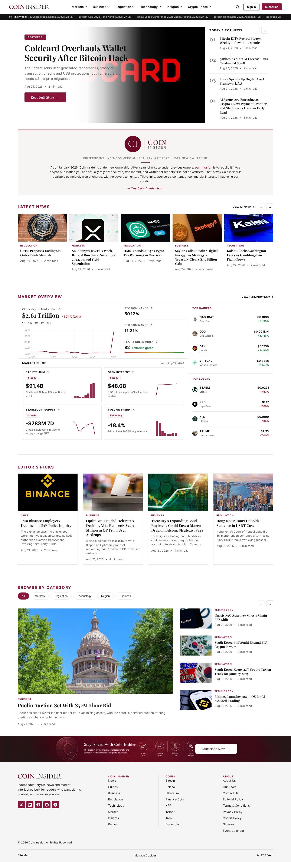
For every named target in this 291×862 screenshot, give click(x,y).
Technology (149, 7)
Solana (170, 787)
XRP (168, 805)
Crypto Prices (198, 7)
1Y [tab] (42, 323)
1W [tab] (30, 323)
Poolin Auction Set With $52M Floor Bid (64, 705)
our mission (203, 167)
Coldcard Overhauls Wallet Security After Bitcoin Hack (76, 52)
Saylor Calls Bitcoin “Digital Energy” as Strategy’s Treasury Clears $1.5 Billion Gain (196, 257)
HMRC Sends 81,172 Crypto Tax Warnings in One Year (144, 253)
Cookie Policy (232, 818)
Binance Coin (175, 799)
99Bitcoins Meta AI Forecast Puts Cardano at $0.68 (244, 61)
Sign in (251, 7)
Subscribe (271, 7)
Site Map (23, 855)
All (23, 596)
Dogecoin (172, 824)
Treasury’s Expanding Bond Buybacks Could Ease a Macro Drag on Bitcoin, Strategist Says (177, 525)
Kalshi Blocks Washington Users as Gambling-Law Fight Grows (246, 255)
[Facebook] (38, 804)
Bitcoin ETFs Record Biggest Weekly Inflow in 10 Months (240, 40)
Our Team (229, 787)
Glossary (229, 824)
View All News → (244, 207)
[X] (21, 804)
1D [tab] (24, 323)
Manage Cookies (145, 855)
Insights (173, 7)
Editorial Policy (233, 799)
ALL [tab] (48, 323)
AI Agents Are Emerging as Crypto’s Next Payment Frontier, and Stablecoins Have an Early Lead (243, 106)
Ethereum (172, 793)
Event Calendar (233, 830)
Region (105, 596)
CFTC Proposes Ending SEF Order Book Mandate (41, 253)
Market (113, 812)
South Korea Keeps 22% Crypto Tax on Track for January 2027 (243, 671)
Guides (113, 787)
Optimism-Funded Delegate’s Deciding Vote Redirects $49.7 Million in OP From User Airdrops (110, 527)
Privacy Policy (232, 812)
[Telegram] (55, 804)
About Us (229, 780)
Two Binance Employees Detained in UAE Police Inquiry (46, 523)
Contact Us (230, 793)
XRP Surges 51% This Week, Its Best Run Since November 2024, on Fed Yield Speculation (94, 257)
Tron (169, 818)
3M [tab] (36, 323)
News (112, 780)
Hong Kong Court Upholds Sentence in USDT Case (237, 523)
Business (99, 7)
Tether (170, 812)
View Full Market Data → (257, 296)
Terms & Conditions (236, 805)
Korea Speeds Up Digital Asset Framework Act (242, 81)
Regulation (123, 7)
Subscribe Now (216, 748)
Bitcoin (170, 780)
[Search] (237, 7)
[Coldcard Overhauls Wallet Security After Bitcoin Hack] (139, 75)
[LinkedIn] (29, 804)
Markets (78, 7)
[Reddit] (46, 804)
